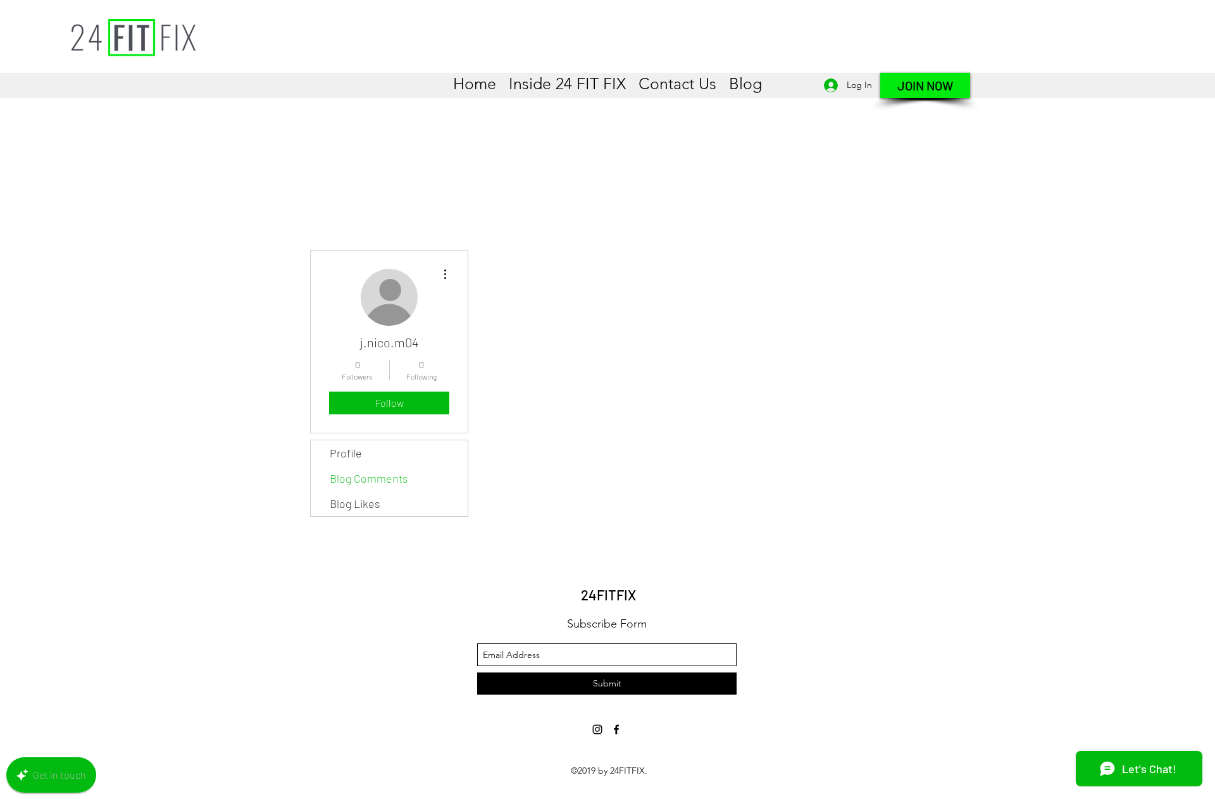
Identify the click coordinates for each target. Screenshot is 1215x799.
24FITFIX (608, 594)
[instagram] (597, 729)
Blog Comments (369, 478)
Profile (346, 453)
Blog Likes (355, 504)
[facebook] (616, 729)
